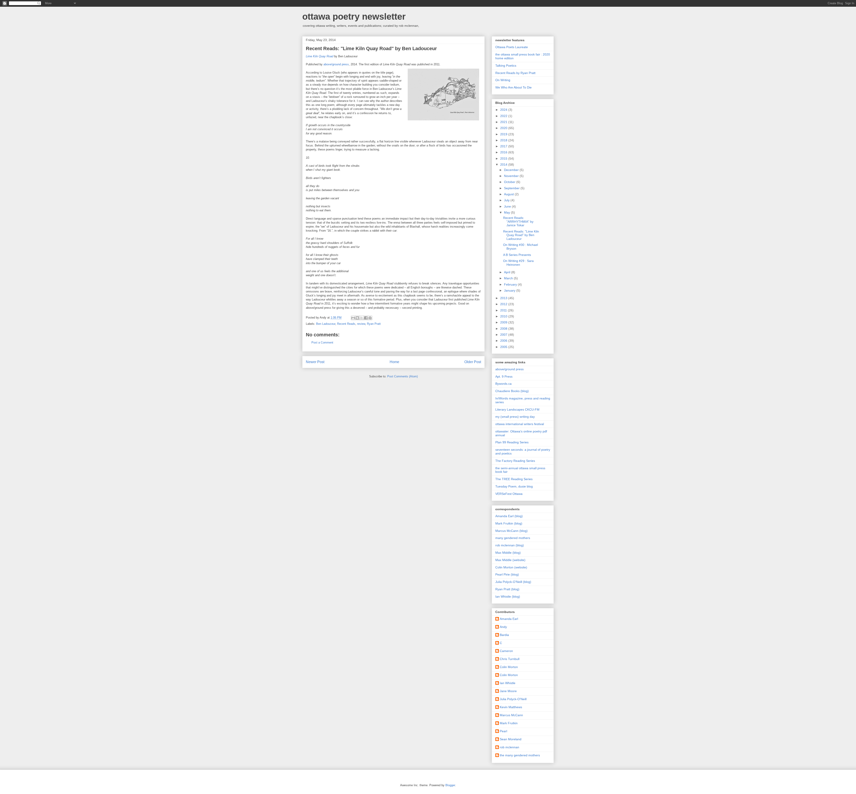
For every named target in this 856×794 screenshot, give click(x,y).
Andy (503, 627)
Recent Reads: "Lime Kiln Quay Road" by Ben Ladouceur (521, 235)
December (512, 170)
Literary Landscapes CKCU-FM (517, 409)
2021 (504, 122)
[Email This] (353, 318)
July (507, 200)
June (508, 206)
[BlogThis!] (357, 318)
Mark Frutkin (509, 723)
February (511, 284)
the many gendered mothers (520, 755)
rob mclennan (509, 747)
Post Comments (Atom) (402, 376)
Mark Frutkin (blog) (508, 523)
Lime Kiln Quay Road (319, 56)
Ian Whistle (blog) (507, 596)
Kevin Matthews (511, 707)
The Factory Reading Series (515, 461)
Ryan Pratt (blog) (507, 589)
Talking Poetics (505, 65)
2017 (504, 146)
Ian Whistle (507, 683)
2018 (504, 140)
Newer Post (315, 362)
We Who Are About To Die (513, 87)
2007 (504, 334)
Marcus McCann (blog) (511, 531)
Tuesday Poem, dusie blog (514, 486)
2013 (504, 298)
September (512, 188)
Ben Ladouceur (325, 323)
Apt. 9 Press (503, 376)
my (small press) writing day (515, 416)
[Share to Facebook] (366, 318)
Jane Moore (508, 691)
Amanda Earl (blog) (509, 516)
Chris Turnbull (509, 659)
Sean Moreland (510, 739)
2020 (504, 128)
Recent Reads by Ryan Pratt (515, 73)
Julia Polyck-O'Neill (513, 699)
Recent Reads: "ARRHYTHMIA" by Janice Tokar (518, 221)
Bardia (504, 635)
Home (394, 362)
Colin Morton (509, 667)
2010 (504, 316)
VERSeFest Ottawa (509, 494)
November (512, 176)
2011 (504, 310)
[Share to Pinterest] (370, 318)
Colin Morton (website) (511, 567)
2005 (504, 347)
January (510, 290)
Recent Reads (346, 323)
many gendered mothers (512, 538)
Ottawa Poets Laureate (511, 47)
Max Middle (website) (510, 560)
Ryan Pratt (374, 323)
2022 (504, 116)
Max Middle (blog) (508, 552)
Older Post (472, 362)
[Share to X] (361, 318)
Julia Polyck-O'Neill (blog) (513, 582)
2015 (504, 158)
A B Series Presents (517, 255)
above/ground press (336, 64)
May (507, 212)
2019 (504, 134)
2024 (504, 109)
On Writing (502, 80)
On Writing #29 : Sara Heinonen (518, 262)
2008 (504, 328)
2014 (504, 164)
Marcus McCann (511, 715)
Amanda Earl (509, 619)
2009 (504, 322)
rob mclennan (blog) (509, 545)
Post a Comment (322, 342)
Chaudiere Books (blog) (512, 391)
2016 (504, 152)
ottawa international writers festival (519, 424)
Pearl (503, 731)
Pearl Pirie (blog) (507, 574)
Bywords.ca (503, 383)
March (509, 278)
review (361, 323)
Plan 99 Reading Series (512, 442)
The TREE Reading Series (514, 479)
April (507, 272)
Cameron (506, 651)
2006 (504, 340)
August (509, 194)
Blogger (450, 785)
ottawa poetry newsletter (354, 16)
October (510, 182)
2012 (504, 304)
